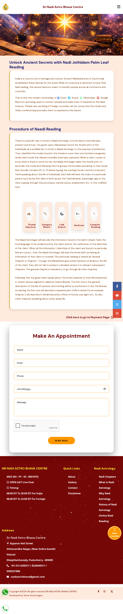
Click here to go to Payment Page (88, 317)
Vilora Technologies (33, 595)
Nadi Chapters (107, 476)
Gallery (72, 482)
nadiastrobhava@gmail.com (27, 576)
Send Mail (61, 440)
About (71, 476)
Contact (73, 487)
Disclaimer (74, 493)
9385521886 (13, 571)
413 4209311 (22, 565)
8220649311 (38, 565)
